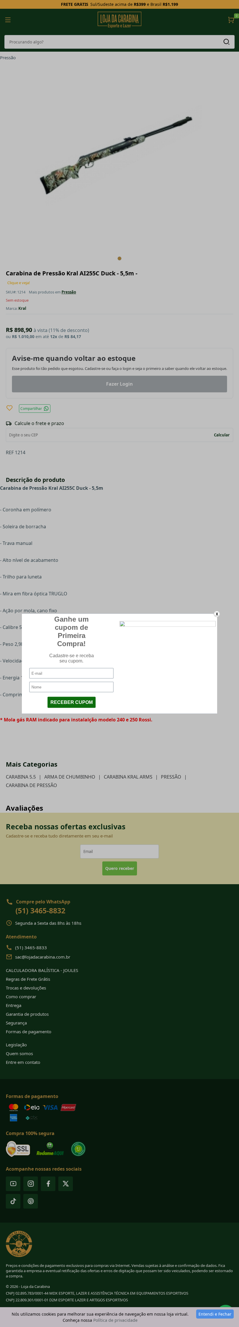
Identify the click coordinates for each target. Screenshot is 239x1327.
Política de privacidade (115, 1320)
